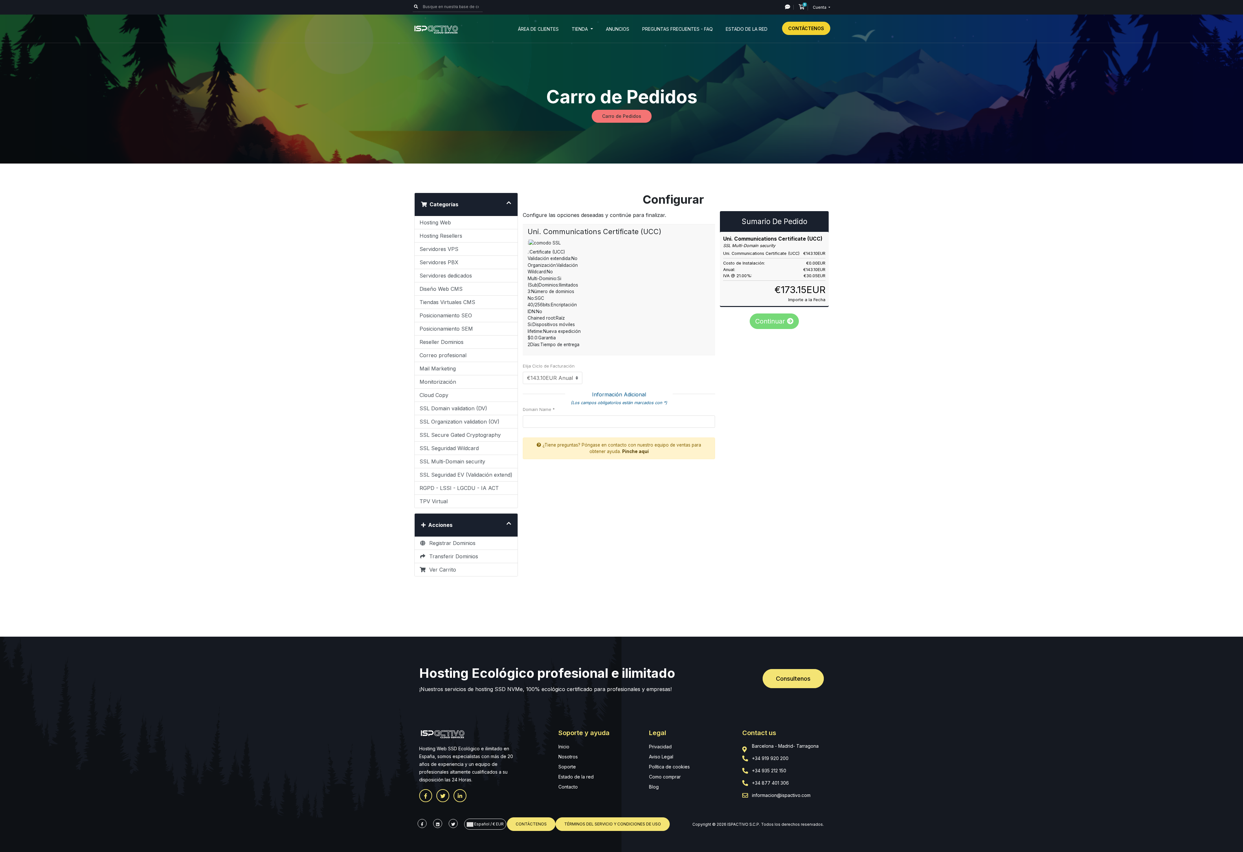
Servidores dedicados (446, 275)
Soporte (567, 766)
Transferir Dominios (452, 556)
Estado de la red (576, 776)
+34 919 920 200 (770, 758)
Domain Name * (539, 409)
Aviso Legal (661, 756)
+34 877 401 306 (770, 783)
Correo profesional (443, 355)
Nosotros (568, 756)
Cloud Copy (434, 395)
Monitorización (438, 382)
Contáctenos (806, 28)
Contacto (568, 787)
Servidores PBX (439, 262)
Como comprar (665, 776)
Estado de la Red (746, 29)
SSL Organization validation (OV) (459, 421)
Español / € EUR (488, 824)
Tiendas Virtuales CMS (447, 302)
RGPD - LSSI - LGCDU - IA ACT (459, 488)
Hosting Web (435, 222)
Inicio (563, 746)
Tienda (580, 29)
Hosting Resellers (441, 236)
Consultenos (793, 678)
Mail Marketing (438, 368)
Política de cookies (669, 766)
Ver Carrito (441, 569)
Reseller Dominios (442, 342)
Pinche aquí (635, 451)
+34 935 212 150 (769, 770)
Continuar (771, 321)
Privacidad (660, 746)
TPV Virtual (434, 501)
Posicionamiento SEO (446, 315)
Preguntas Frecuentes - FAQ (677, 29)
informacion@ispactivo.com (781, 795)
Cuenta (820, 7)
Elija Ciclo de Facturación (549, 366)
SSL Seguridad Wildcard (449, 448)
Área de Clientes (538, 29)
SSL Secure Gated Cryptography (460, 435)
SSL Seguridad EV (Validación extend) (466, 474)
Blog (654, 787)
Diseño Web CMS (441, 289)
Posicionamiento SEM (446, 328)
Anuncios (617, 29)
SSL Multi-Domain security (452, 461)
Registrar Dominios (451, 543)
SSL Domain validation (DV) (453, 408)
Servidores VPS (439, 249)
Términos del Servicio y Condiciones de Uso (612, 824)
